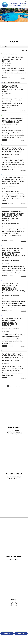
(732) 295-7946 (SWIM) (16, 432)
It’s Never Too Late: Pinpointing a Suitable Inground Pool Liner (13, 150)
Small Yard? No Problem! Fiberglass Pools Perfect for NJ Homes (12, 88)
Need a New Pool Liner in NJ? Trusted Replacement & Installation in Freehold (13, 322)
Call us (6, 633)
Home (2, 46)
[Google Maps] (16, 604)
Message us (20, 633)
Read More (23, 78)
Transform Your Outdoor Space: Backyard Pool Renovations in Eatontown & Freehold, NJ (13, 288)
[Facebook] (11, 604)
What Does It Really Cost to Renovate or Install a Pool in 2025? (13, 356)
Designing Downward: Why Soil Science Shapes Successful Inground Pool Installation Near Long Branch (13, 253)
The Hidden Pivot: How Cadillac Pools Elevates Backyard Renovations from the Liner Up (14, 180)
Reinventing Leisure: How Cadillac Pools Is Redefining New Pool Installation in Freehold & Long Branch (13, 215)
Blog (6, 46)
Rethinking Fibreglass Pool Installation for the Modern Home (13, 120)
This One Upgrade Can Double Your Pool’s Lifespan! (12, 59)
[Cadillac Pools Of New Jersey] (14, 4)
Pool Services (10, 140)
